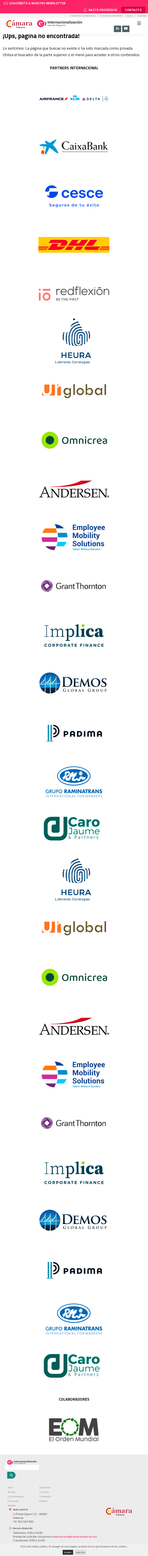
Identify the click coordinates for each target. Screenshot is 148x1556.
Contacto (133, 10)
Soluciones (45, 1487)
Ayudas (11, 1492)
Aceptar (68, 1552)
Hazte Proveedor (103, 10)
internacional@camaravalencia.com (75, 1536)
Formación (13, 1501)
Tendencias (45, 1496)
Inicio (10, 1487)
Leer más (80, 1552)
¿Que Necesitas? (16, 1496)
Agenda (141, 15)
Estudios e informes (111, 15)
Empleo (43, 1501)
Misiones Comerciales (83, 15)
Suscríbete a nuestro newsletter (38, 3)
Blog (130, 15)
